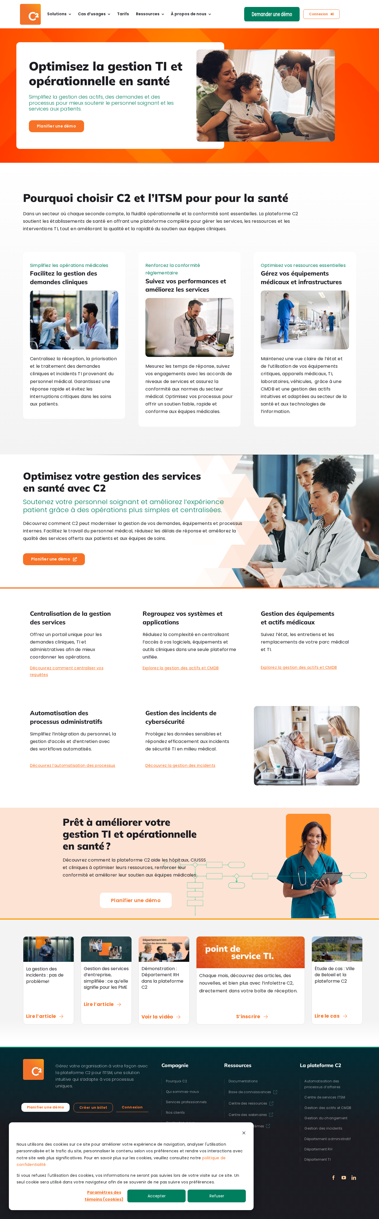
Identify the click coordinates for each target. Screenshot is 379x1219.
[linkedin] (354, 1177)
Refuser (216, 1196)
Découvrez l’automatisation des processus (72, 765)
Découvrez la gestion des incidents (180, 765)
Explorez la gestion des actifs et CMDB (181, 668)
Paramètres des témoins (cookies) (104, 1196)
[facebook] (333, 1177)
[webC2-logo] (30, 6)
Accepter (157, 1196)
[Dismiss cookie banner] (244, 1133)
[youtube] (344, 1177)
